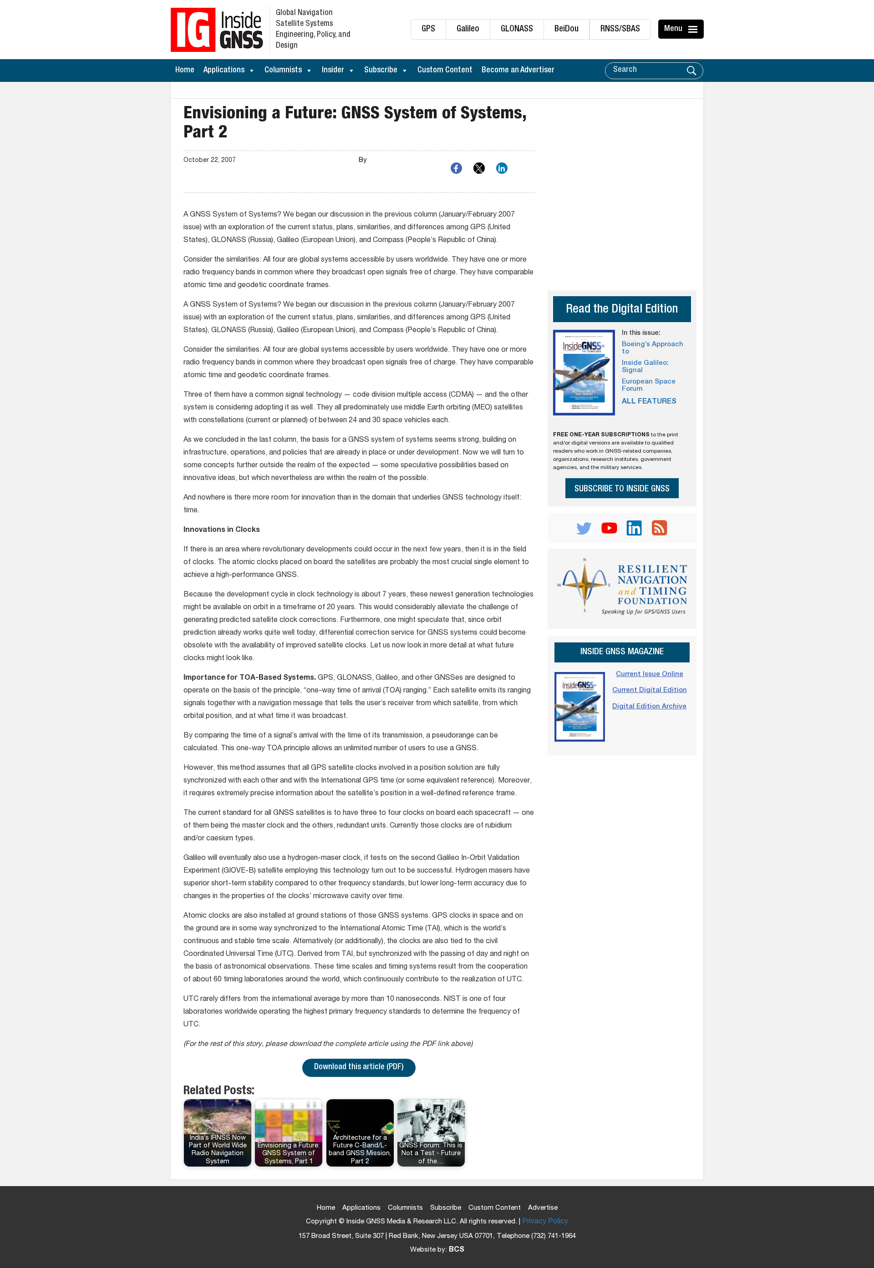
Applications (223, 70)
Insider (333, 70)
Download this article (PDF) (359, 1067)
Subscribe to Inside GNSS (622, 489)
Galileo (468, 29)
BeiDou (566, 29)
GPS (428, 29)
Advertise (543, 1208)
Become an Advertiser (518, 70)
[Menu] (694, 29)
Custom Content (445, 70)
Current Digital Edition (649, 690)
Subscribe (380, 70)
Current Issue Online (649, 674)
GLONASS (517, 29)
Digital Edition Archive (649, 706)
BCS (456, 1250)
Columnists (283, 70)
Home (184, 70)
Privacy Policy (545, 1222)
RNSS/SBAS (620, 29)
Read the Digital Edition (622, 310)
